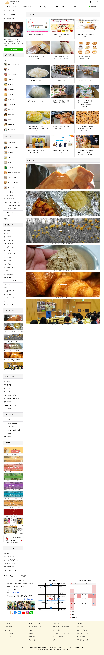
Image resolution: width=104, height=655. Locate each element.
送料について (7, 284)
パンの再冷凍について (10, 247)
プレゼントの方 (8, 257)
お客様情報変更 (8, 402)
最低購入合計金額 (9, 291)
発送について (7, 230)
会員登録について (9, 304)
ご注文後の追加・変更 (10, 243)
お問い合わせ (7, 436)
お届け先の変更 (8, 237)
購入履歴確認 (7, 381)
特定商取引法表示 (9, 556)
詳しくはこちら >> (29, 599)
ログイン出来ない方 (9, 426)
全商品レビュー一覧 (9, 563)
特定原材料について (9, 267)
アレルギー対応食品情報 (11, 560)
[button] (90, 2)
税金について (7, 287)
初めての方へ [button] (13, 49)
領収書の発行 (7, 277)
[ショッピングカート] (98, 2)
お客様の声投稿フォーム (11, 567)
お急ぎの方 (7, 250)
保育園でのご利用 (9, 274)
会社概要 (6, 553)
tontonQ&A (7, 420)
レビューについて (9, 301)
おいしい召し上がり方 (10, 260)
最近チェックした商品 (10, 395)
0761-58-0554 (15, 593)
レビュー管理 (7, 408)
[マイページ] (94, 2)
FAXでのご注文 (8, 270)
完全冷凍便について (9, 254)
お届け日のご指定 (9, 240)
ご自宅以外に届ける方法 (11, 423)
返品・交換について (9, 264)
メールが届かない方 (9, 433)
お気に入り (7, 388)
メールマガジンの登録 (10, 281)
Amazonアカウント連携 (10, 405)
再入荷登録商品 (8, 391)
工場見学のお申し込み (10, 570)
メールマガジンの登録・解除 (12, 430)
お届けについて (8, 233)
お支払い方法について (10, 294)
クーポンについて (9, 298)
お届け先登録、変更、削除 (11, 398)
